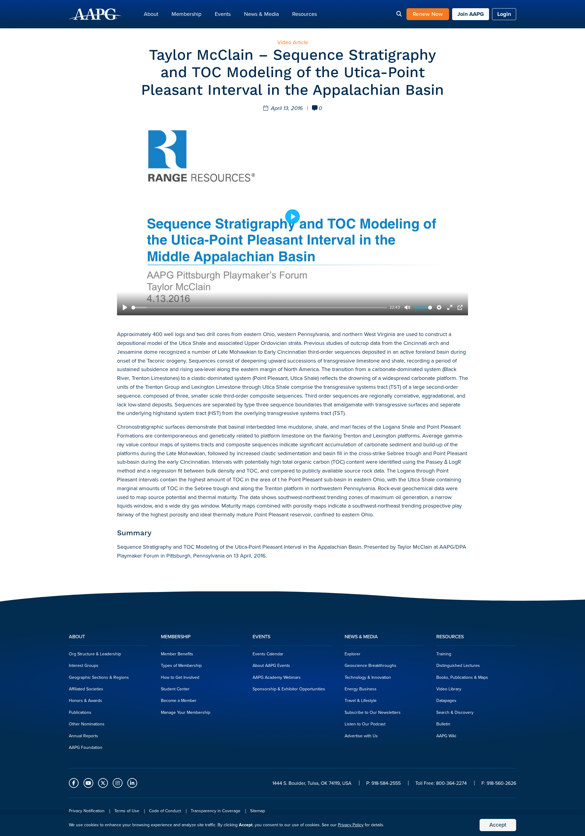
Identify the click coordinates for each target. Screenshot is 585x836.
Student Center (175, 689)
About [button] (151, 14)
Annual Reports (83, 736)
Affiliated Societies (86, 689)
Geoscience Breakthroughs (370, 665)
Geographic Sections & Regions (99, 677)
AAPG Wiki (446, 736)
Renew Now (428, 14)
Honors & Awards (85, 700)
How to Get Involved (180, 677)
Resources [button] (304, 14)
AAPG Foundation (85, 747)
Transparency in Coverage (215, 811)
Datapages (446, 700)
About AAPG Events (271, 665)
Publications (80, 712)
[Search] (399, 14)
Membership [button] (186, 14)
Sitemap (257, 811)
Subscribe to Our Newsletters (373, 712)
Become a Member (179, 700)
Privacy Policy (350, 825)
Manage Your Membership (185, 712)
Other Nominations (87, 724)
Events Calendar (268, 654)
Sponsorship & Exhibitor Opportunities (289, 689)
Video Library (448, 689)
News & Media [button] (261, 14)
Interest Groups (83, 665)
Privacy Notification (87, 811)
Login (504, 14)
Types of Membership (181, 665)
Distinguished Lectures (458, 665)
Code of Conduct (165, 811)
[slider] (259, 307)
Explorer (352, 654)
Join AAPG (470, 14)
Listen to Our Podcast (365, 724)
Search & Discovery (454, 712)
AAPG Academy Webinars (277, 677)
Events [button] (223, 14)
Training (443, 654)
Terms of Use (126, 811)
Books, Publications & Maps (462, 677)
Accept (497, 825)
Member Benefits (177, 654)
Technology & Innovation (368, 677)
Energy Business (361, 689)
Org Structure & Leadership (95, 654)
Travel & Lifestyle (361, 700)
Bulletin (443, 724)
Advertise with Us (361, 736)
